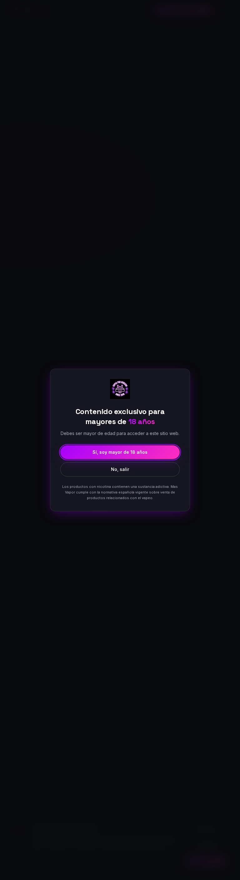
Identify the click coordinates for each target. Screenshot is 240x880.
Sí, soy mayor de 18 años (120, 452)
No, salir (120, 469)
